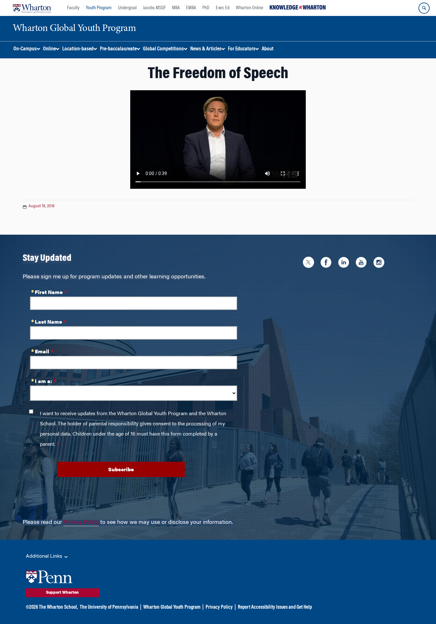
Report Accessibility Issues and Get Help (275, 607)
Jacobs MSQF (154, 8)
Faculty (73, 8)
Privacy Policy (81, 522)
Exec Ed (222, 8)
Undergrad (127, 8)
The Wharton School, (58, 607)
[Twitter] (310, 263)
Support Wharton (62, 593)
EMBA (191, 8)
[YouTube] (363, 263)
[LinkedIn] (345, 263)
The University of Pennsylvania (109, 607)
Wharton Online (249, 8)
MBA (176, 8)
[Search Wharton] (424, 8)
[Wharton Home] (32, 8)
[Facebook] (327, 263)
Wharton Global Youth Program (171, 607)
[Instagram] (380, 263)
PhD (205, 8)
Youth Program (99, 8)
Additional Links (45, 556)
